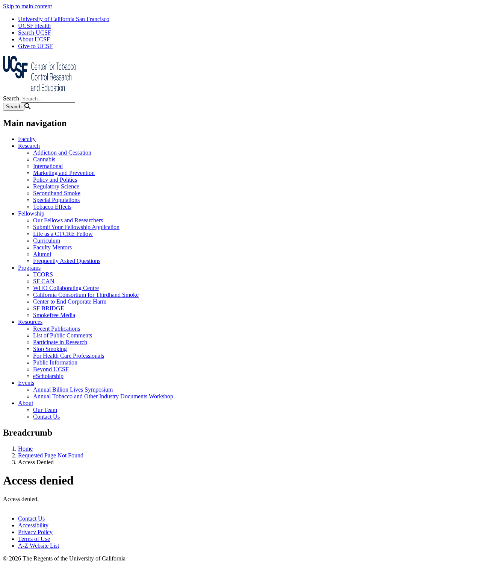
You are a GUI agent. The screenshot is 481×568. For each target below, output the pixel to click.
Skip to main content (27, 6)
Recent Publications (56, 328)
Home (25, 448)
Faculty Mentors (52, 247)
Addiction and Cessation (62, 152)
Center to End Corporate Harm (69, 301)
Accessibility (33, 525)
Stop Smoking (50, 349)
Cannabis (44, 159)
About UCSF (34, 39)
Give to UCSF (35, 46)
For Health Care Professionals (68, 355)
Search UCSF (34, 32)
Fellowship (31, 213)
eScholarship (48, 376)
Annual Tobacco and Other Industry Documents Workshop (103, 396)
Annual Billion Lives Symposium (73, 389)
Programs (29, 267)
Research (29, 146)
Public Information (55, 362)
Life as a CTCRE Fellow (63, 234)
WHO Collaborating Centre (66, 288)
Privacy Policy (35, 532)
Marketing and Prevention (64, 173)
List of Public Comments (62, 335)
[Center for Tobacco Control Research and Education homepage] (40, 91)
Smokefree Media (54, 315)
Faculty (27, 139)
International (48, 166)
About (25, 403)
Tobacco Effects (52, 207)
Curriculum (46, 240)
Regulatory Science (56, 186)
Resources (30, 322)
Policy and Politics (55, 179)
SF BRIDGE (48, 308)
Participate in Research (60, 342)
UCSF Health (34, 26)
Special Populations (56, 200)
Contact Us (46, 416)
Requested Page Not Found (50, 455)
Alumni (42, 254)
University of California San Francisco (63, 19)
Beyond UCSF (51, 369)
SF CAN (43, 281)
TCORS (43, 274)
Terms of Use (34, 539)
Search (11, 98)
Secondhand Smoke (56, 193)
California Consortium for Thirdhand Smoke (86, 295)
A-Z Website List (38, 545)
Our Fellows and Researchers (68, 220)
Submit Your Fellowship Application (76, 227)
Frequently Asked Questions (66, 261)
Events (26, 383)
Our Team (45, 410)
